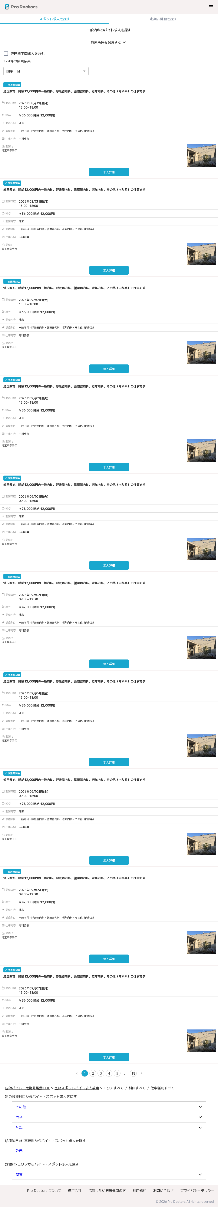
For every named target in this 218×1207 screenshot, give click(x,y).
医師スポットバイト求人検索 (76, 1087)
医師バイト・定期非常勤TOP (27, 1087)
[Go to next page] (141, 1073)
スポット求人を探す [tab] (54, 18)
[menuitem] (44, 1190)
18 (133, 1073)
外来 (19, 1150)
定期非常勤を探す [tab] (163, 18)
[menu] (210, 6)
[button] (109, 1107)
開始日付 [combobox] (13, 70)
